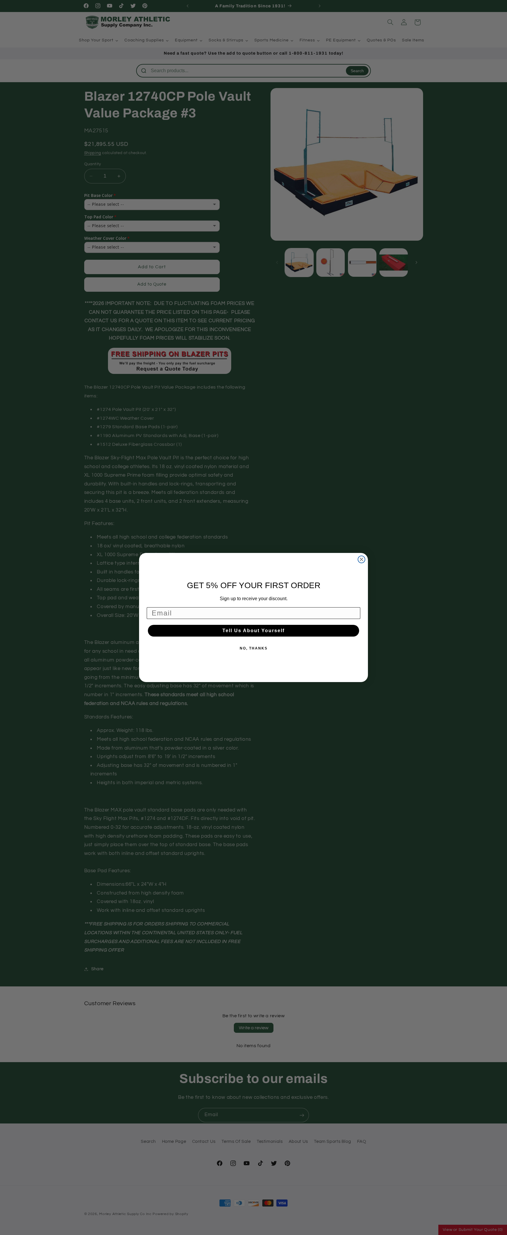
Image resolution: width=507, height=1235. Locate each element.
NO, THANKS (254, 648)
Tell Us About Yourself (253, 630)
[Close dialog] (361, 559)
